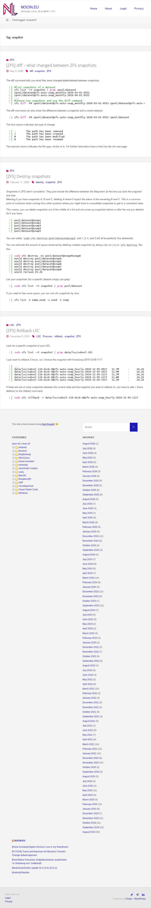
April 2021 (87, 739)
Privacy (139, 8)
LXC (12, 325)
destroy (40, 182)
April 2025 (87, 517)
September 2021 (90, 716)
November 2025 (90, 485)
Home (93, 8)
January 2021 (89, 753)
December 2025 (90, 480)
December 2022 (90, 647)
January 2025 (89, 531)
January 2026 (89, 476)
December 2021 (90, 702)
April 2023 (87, 628)
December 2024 (90, 536)
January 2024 (89, 587)
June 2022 (87, 675)
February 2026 (89, 471)
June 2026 (87, 453)
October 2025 (89, 490)
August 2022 (88, 665)
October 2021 (89, 712)
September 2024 (90, 550)
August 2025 (88, 499)
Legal (123, 8)
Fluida (128, 898)
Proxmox (47, 336)
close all (26, 443)
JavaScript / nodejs (28, 468)
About (108, 8)
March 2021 (88, 744)
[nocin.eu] (10, 8)
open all (16, 443)
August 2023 (88, 610)
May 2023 (87, 624)
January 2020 (89, 809)
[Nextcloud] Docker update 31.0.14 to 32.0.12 (34, 868)
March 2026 (88, 467)
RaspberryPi (25, 479)
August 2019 (88, 832)
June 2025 (87, 508)
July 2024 (87, 559)
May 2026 (87, 457)
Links (21, 472)
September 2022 (90, 661)
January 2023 (89, 642)
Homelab (23, 465)
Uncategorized (26, 486)
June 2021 (87, 730)
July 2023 (87, 614)
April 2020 (87, 795)
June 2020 (87, 786)
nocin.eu (30, 7)
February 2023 (89, 638)
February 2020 (89, 804)
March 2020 (88, 799)
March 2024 (88, 578)
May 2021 (87, 735)
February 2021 (89, 749)
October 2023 (89, 601)
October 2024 (89, 545)
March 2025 (88, 522)
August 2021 (88, 721)
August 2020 (88, 776)
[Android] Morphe (20, 872)
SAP (21, 482)
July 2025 (87, 504)
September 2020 (90, 772)
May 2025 (87, 513)
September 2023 (90, 605)
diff (31, 71)
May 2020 (87, 790)
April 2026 (87, 462)
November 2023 (90, 596)
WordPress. (140, 898)
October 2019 (89, 823)
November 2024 (90, 541)
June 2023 (87, 619)
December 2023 (90, 591)
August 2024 (88, 554)
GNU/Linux (24, 458)
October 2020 (89, 767)
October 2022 (89, 656)
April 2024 (87, 573)
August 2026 (88, 443)
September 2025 (90, 494)
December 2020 (90, 758)
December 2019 (90, 813)
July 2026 (87, 448)
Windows (23, 493)
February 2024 (89, 582)
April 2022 (87, 684)
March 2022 (88, 688)
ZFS (12, 59)
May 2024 (87, 568)
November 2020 (90, 762)
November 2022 (90, 651)
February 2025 (89, 527)
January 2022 (89, 698)
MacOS (22, 475)
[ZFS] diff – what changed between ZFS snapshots (51, 65)
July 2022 (87, 670)
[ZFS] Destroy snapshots (28, 176)
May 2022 (87, 679)
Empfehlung (25, 454)
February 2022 (89, 693)
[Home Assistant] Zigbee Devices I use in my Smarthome (40, 847)
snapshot (40, 71)
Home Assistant (26, 461)
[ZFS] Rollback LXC (23, 330)
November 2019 (90, 818)
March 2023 (88, 633)
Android (23, 447)
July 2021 (87, 725)
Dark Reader (48, 424)
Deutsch (23, 451)
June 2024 (87, 564)
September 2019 (90, 827)
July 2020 (87, 781)
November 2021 (90, 707)
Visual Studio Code (28, 489)
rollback (58, 336)
